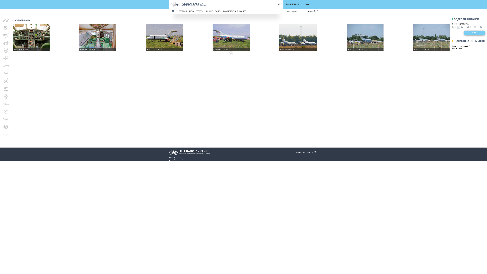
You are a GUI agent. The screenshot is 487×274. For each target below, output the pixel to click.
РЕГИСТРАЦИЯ (292, 4)
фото (191, 11)
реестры (199, 11)
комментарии (229, 11)
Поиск (311, 11)
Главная (183, 11)
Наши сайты (292, 11)
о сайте (242, 11)
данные (209, 11)
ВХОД (307, 4)
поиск (218, 11)
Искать (474, 33)
